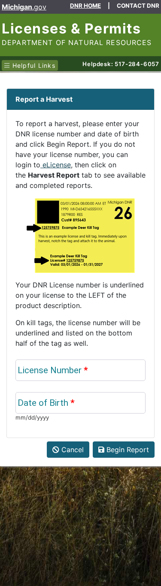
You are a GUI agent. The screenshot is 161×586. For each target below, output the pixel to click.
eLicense (55, 164)
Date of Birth (46, 403)
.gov (24, 7)
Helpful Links (32, 65)
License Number (50, 370)
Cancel (71, 449)
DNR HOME (85, 5)
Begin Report (126, 449)
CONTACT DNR (138, 5)
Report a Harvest (44, 99)
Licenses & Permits (71, 28)
